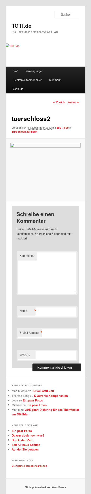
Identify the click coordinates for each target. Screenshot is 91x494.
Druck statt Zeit (43, 391)
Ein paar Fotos (33, 400)
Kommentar (27, 255)
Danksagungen (34, 71)
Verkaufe (18, 89)
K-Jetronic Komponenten (27, 80)
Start (15, 71)
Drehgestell (18, 465)
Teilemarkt (55, 80)
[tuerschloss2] (45, 169)
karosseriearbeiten (36, 465)
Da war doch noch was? (28, 435)
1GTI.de (21, 25)
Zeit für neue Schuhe (26, 445)
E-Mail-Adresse (31, 332)
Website (25, 354)
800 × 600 (63, 128)
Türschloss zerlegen (24, 132)
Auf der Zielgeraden (25, 449)
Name (27, 310)
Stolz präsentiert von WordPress (45, 487)
